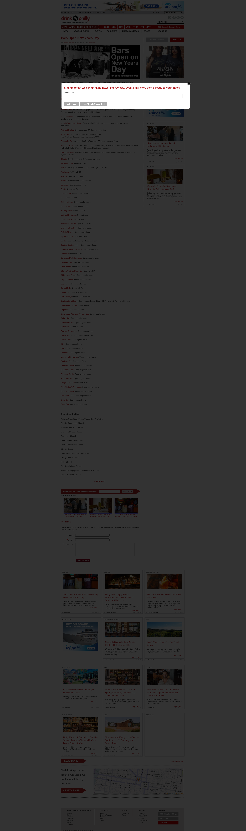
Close (189, 84)
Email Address (70, 92)
